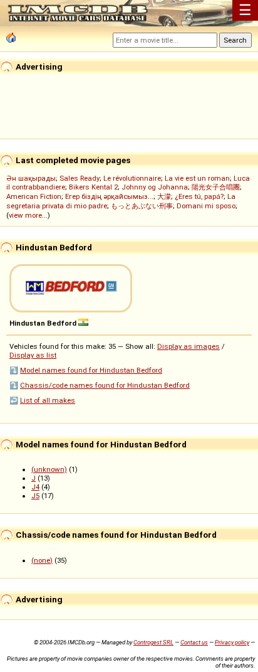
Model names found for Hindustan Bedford (91, 370)
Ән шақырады (31, 178)
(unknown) (49, 469)
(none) (42, 560)
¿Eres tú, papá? (199, 196)
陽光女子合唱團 (216, 187)
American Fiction (33, 196)
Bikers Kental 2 (93, 187)
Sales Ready (79, 178)
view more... (28, 215)
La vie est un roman (197, 178)
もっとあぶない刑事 (142, 205)
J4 (35, 487)
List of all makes (47, 400)
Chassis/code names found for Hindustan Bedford (105, 385)
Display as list (32, 355)
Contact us (194, 642)
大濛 (164, 196)
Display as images (188, 346)
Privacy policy (232, 642)
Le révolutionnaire (132, 178)
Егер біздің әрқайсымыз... (109, 196)
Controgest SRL (153, 642)
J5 (35, 495)
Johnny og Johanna (154, 187)
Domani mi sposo (206, 205)
